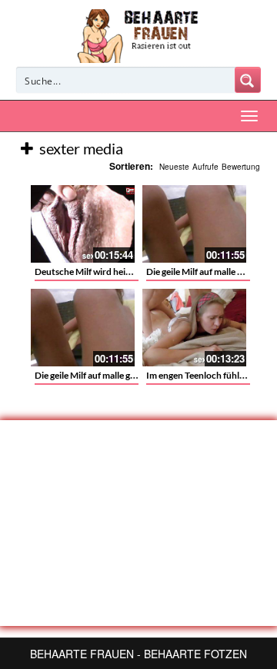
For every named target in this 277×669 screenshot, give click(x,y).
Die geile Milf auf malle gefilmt (94, 375)
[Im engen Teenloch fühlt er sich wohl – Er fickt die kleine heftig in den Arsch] (194, 327)
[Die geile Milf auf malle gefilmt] (83, 327)
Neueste (174, 166)
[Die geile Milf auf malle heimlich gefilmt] (194, 224)
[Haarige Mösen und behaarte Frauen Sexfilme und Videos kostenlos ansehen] (139, 34)
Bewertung (241, 166)
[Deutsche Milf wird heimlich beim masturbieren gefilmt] (83, 224)
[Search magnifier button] (248, 80)
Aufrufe (205, 166)
